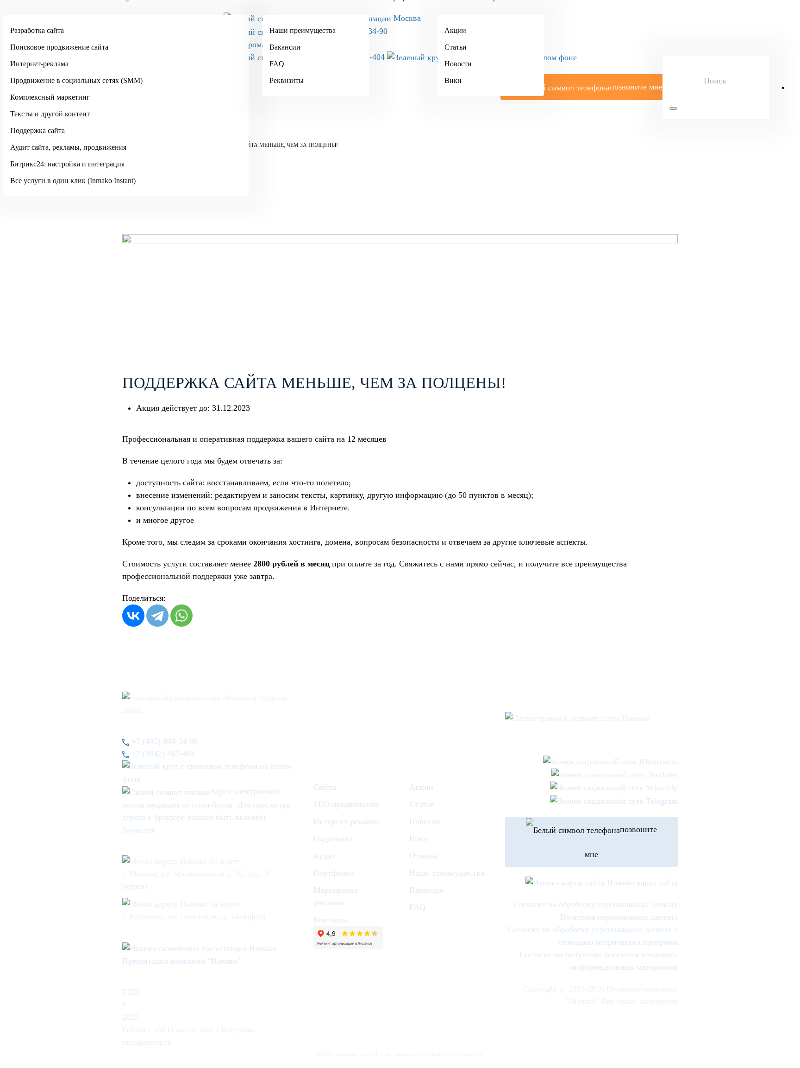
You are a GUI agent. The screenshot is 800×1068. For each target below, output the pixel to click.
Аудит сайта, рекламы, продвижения (68, 147)
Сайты (325, 787)
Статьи (455, 47)
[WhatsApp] (181, 615)
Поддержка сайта (37, 130)
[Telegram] (157, 615)
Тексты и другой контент (50, 114)
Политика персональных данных (619, 917)
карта (134, 886)
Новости (458, 64)
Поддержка (333, 838)
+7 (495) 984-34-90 (163, 741)
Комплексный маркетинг (50, 97)
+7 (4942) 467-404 (162, 753)
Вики (453, 80)
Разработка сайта (37, 30)
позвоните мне (621, 842)
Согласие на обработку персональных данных (595, 904)
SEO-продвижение (346, 804)
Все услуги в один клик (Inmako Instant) (73, 180)
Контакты (330, 919)
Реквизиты (286, 80)
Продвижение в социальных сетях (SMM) (76, 80)
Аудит (324, 855)
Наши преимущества (302, 30)
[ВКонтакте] (133, 615)
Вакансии (284, 47)
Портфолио (333, 872)
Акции (455, 30)
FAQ (276, 64)
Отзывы (423, 855)
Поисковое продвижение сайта (59, 47)
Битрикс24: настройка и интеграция (67, 164)
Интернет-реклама (39, 64)
